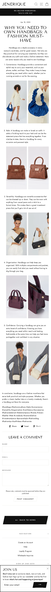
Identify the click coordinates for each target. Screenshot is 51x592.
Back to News (27, 520)
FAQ (25, 546)
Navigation (25, 534)
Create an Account (25, 542)
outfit (17, 56)
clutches (9, 139)
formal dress (11, 205)
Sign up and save (25, 564)
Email (5, 457)
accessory (31, 47)
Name (5, 444)
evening (33, 76)
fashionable (10, 334)
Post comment (25, 499)
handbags (41, 59)
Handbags (13, 47)
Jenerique (14, 4)
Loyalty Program (25, 551)
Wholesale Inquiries (25, 555)
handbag (16, 130)
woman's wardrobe (11, 50)
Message (6, 470)
